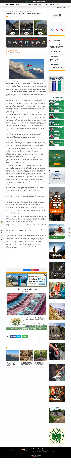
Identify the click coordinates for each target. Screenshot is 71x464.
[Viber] (2, 237)
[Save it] (42, 16)
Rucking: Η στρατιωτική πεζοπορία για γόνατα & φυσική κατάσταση (39, 363)
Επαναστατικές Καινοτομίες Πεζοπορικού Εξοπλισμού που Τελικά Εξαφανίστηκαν (26, 363)
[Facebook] (2, 230)
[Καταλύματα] (70, 232)
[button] (63, 4)
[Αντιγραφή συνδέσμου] (2, 242)
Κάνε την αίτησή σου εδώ (56, 211)
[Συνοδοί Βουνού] (70, 235)
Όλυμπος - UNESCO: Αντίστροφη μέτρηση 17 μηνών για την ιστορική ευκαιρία (11, 364)
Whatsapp (25, 336)
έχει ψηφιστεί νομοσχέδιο (36, 165)
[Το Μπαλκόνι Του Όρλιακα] (26, 330)
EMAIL (54, 4)
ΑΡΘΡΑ (11, 333)
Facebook (14, 336)
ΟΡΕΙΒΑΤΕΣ (22, 4)
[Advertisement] (26, 257)
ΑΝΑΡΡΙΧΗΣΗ (34, 4)
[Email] (2, 240)
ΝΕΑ (12, 11)
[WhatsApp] (2, 235)
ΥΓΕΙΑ (50, 4)
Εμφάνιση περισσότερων (42, 347)
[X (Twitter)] (2, 233)
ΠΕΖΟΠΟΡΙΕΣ (28, 4)
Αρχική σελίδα (8, 11)
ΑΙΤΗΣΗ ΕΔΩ (57, 163)
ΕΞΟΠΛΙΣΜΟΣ (40, 4)
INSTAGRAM (35, 269)
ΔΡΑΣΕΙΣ (17, 4)
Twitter (19, 336)
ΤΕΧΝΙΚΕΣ (46, 4)
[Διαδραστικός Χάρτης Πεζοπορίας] (70, 229)
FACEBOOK (28, 269)
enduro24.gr (8, 249)
